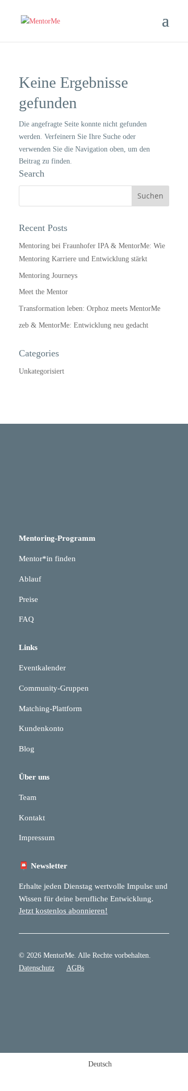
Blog (26, 749)
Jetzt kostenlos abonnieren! (63, 911)
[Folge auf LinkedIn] (140, 998)
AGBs (75, 968)
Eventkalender (42, 668)
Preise (28, 599)
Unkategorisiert (41, 371)
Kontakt (32, 818)
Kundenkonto (41, 728)
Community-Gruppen (54, 688)
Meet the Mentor (43, 292)
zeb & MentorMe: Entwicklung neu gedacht (83, 325)
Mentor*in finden (47, 558)
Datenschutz (36, 968)
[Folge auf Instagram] (160, 998)
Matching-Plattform (50, 708)
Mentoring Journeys (48, 276)
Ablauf (30, 579)
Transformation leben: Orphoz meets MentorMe (89, 308)
